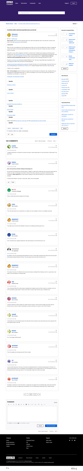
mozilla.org (20, 457)
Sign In (73, 3)
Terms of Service (29, 457)
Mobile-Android (15, 128)
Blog (27, 448)
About (7, 440)
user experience (25, 130)
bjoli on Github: (10, 109)
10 (37, 394)
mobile (14, 130)
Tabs (21, 128)
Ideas (16, 3)
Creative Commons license (49, 462)
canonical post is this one (20, 54)
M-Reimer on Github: (11, 84)
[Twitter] (69, 440)
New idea (63, 79)
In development (64, 89)
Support (67, 3)
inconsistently (17, 42)
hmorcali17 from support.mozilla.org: (14, 103)
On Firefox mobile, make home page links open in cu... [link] (29, 23)
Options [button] (74, 23)
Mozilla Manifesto (10, 442)
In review (63, 85)
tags (17, 130)
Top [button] (8, 468)
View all (64, 68)
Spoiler (11, 81)
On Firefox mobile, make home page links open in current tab (21, 30)
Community (32, 3)
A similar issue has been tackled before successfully (17, 64)
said (18, 120)
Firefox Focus (29, 446)
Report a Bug (49, 442)
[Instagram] (72, 440)
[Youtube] (74, 440)
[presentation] (8, 404)
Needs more (63, 83)
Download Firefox (30, 440)
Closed (62, 95)
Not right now (64, 91)
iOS (27, 442)
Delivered (63, 93)
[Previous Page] (25, 394)
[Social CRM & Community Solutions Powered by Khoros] (74, 468)
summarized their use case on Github (38, 120)
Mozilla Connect (9, 3)
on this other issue (15, 60)
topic (25, 120)
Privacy (37, 457)
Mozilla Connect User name (72, 58)
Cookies (43, 457)
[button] (8, 134)
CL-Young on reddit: (11, 115)
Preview (55, 402)
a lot (20, 120)
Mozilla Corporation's (12, 461)
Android (28, 444)
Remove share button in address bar (72, 41)
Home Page (10, 130)
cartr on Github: (10, 93)
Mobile (9, 128)
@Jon (8, 255)
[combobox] (41, 12)
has (16, 120)
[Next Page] (40, 394)
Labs (39, 3)
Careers (8, 446)
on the (22, 120)
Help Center (48, 440)
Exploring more (64, 87)
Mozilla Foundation (10, 444)
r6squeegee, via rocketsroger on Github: (15, 76)
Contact (50, 457)
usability (20, 130)
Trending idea (14, 38)
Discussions (24, 3)
